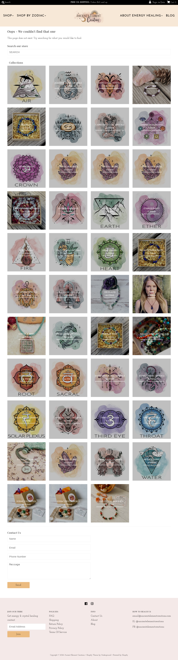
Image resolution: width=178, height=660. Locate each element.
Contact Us (96, 616)
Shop (7, 15)
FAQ (51, 616)
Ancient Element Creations (75, 655)
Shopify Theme (92, 655)
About (94, 620)
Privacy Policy (56, 628)
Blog (170, 15)
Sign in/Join (158, 2)
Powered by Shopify (120, 655)
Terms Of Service (58, 632)
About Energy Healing (140, 15)
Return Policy (56, 624)
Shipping (54, 620)
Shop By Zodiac (30, 15)
